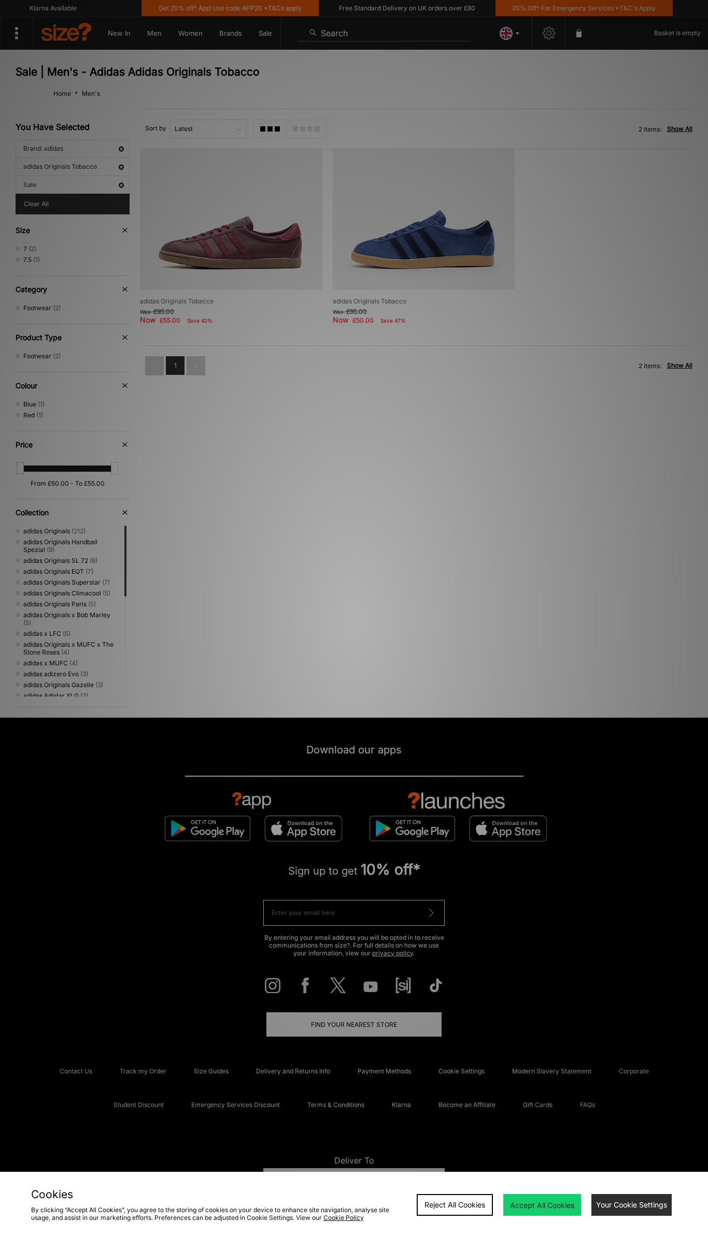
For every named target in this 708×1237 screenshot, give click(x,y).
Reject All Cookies (454, 1204)
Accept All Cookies (542, 1205)
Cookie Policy (343, 1217)
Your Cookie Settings (631, 1204)
